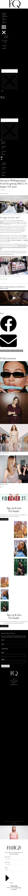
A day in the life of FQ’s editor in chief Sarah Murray (12, 421)
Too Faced (13, 240)
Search (16, 68)
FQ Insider (4, 47)
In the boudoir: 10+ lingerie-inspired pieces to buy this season (13, 452)
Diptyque (26, 240)
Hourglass (18, 240)
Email (2, 644)
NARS (8, 240)
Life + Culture (4, 44)
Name (3, 640)
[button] (3, 29)
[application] (14, 298)
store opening (19, 350)
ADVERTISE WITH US (14, 684)
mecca (7, 350)
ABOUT (14, 679)
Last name (7, 862)
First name (7, 856)
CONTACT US (14, 682)
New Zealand (7, 223)
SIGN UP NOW (5, 648)
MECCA (2, 222)
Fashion (4, 13)
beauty (25, 235)
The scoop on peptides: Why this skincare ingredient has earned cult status (12, 389)
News (12, 350)
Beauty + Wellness (5, 39)
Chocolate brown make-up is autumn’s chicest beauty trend (13, 483)
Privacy (14, 822)
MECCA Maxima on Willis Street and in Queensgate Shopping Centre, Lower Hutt (14, 247)
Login (2, 93)
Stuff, (22, 230)
